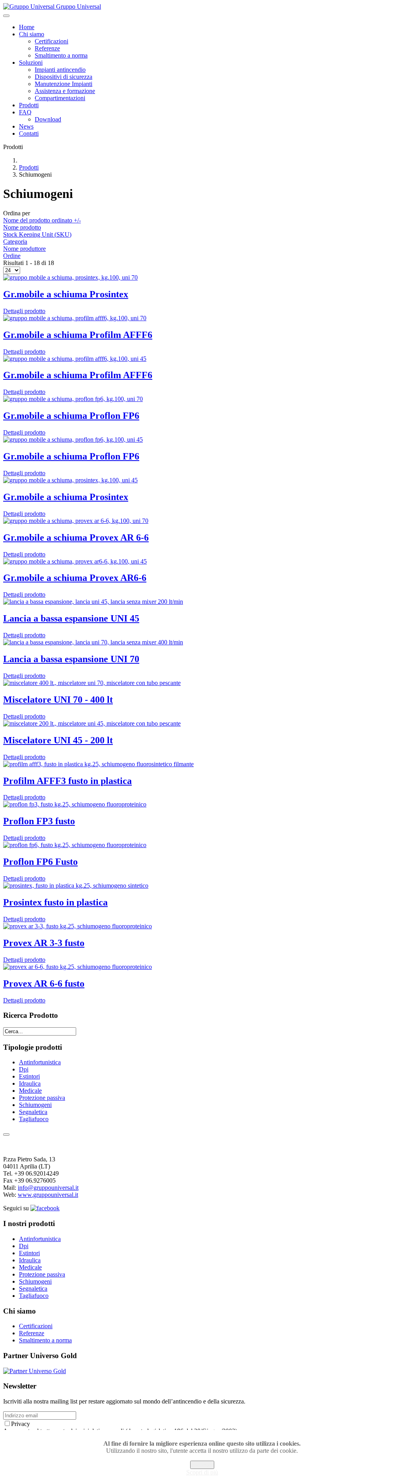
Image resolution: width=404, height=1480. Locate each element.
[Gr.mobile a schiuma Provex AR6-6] (75, 561)
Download (48, 119)
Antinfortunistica (40, 1062)
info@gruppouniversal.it (48, 1187)
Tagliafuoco (34, 1119)
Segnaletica (33, 1112)
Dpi (23, 1069)
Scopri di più (202, 1472)
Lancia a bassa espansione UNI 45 (71, 618)
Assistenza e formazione (65, 91)
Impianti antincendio (60, 69)
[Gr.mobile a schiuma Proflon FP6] (73, 399)
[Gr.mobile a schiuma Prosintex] (70, 277)
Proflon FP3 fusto (39, 821)
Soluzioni (31, 62)
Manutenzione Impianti (63, 83)
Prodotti (29, 105)
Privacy (20, 1423)
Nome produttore (24, 248)
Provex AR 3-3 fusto (43, 943)
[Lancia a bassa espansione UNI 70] (93, 642)
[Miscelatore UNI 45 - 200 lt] (92, 723)
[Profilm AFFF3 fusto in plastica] (98, 764)
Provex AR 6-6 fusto (43, 983)
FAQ (25, 112)
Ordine (12, 255)
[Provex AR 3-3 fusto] (77, 926)
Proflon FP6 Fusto (40, 862)
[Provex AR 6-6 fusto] (77, 966)
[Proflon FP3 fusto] (74, 804)
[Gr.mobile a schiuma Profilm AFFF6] (74, 318)
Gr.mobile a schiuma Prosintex (65, 294)
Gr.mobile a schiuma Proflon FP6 (71, 416)
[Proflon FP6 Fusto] (74, 845)
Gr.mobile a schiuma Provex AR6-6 (74, 578)
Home (26, 27)
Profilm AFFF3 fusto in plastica (67, 781)
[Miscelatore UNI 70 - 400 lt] (92, 682)
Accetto (202, 1465)
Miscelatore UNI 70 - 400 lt (58, 699)
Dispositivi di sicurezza (63, 76)
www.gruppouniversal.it (48, 1194)
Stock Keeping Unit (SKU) (37, 234)
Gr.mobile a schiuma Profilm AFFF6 (77, 335)
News (26, 126)
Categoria (15, 241)
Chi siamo (31, 34)
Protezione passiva (42, 1097)
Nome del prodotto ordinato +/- (42, 220)
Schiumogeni (35, 1104)
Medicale (30, 1090)
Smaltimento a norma (61, 55)
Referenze (47, 48)
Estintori (29, 1076)
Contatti (29, 133)
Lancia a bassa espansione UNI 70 (71, 659)
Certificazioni (51, 41)
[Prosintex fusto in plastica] (75, 885)
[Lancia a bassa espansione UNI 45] (93, 601)
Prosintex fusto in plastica (55, 902)
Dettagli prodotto (24, 311)
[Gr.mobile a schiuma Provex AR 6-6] (75, 520)
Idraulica (30, 1083)
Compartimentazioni (60, 98)
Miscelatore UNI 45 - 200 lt (58, 740)
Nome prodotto (22, 227)
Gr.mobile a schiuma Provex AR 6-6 (76, 537)
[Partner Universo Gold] (34, 1371)
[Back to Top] (6, 1134)
